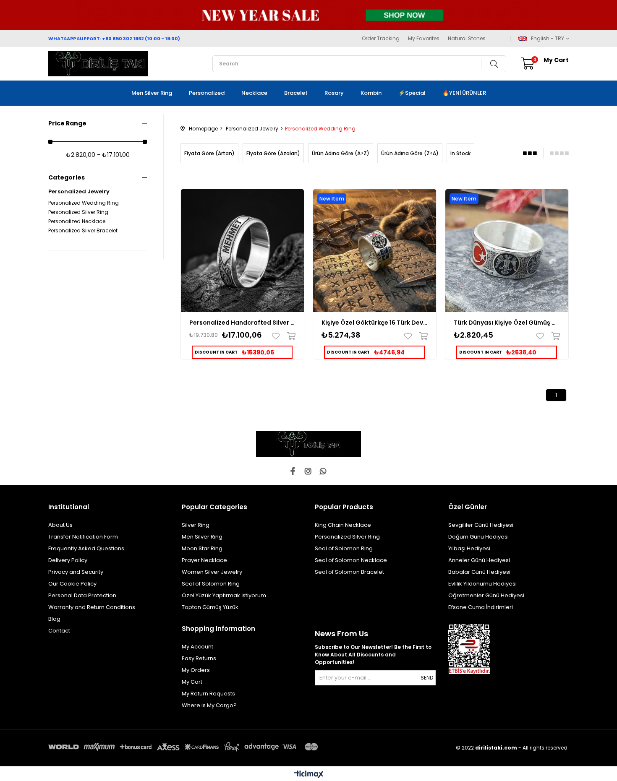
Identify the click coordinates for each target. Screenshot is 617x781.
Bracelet (296, 93)
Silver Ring (195, 525)
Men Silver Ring (151, 93)
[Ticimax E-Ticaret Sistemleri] (309, 775)
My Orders (196, 670)
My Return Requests (208, 694)
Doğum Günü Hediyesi (478, 537)
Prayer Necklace (204, 560)
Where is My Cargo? (209, 705)
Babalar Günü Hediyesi (479, 572)
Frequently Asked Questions (86, 548)
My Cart (192, 682)
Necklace (254, 93)
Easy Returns (199, 658)
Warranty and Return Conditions (91, 607)
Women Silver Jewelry (212, 572)
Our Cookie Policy (72, 584)
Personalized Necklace (76, 221)
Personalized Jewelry (79, 191)
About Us (60, 525)
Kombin (371, 93)
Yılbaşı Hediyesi (469, 548)
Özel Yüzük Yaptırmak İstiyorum (224, 595)
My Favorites (423, 39)
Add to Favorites (277, 336)
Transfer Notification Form (83, 537)
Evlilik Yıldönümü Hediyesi (482, 584)
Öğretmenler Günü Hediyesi (486, 595)
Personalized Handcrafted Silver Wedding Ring (242, 322)
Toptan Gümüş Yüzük (210, 607)
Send (427, 677)
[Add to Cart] (289, 336)
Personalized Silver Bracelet (83, 230)
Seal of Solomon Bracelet (349, 572)
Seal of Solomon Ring (211, 584)
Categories (66, 177)
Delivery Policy (67, 560)
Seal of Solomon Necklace (351, 560)
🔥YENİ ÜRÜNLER (464, 93)
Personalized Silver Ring (78, 212)
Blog (54, 619)
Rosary (334, 93)
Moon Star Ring (202, 548)
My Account (197, 647)
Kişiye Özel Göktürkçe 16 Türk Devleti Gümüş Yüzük (375, 322)
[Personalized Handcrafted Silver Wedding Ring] (242, 250)
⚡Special (412, 93)
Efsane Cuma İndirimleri (480, 607)
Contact (59, 631)
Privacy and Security (75, 572)
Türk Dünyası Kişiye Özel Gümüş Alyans (507, 322)
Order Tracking (381, 39)
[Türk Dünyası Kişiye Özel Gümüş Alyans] (506, 250)
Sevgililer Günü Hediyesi (480, 525)
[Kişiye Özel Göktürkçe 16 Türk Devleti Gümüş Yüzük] (374, 250)
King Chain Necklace (343, 525)
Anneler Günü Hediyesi (479, 560)
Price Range (67, 123)
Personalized (207, 93)
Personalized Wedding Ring (83, 203)
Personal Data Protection (82, 595)
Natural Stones (467, 39)
